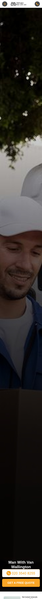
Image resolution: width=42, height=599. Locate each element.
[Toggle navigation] (4, 4)
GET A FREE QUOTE (21, 582)
